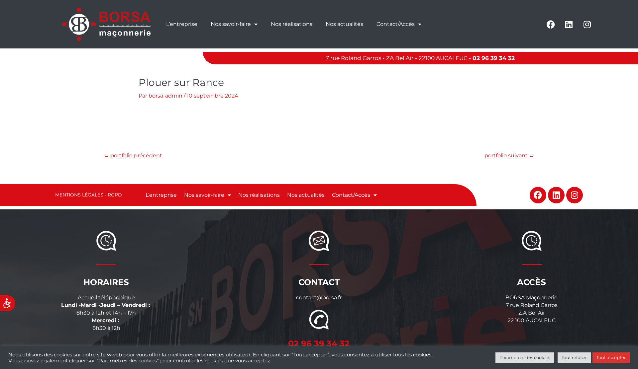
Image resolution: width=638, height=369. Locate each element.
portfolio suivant (509, 155)
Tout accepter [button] (611, 357)
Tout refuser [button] (574, 357)
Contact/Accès (395, 24)
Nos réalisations (291, 24)
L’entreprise (181, 24)
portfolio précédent (133, 155)
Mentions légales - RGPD (88, 195)
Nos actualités (344, 24)
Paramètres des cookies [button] (524, 357)
